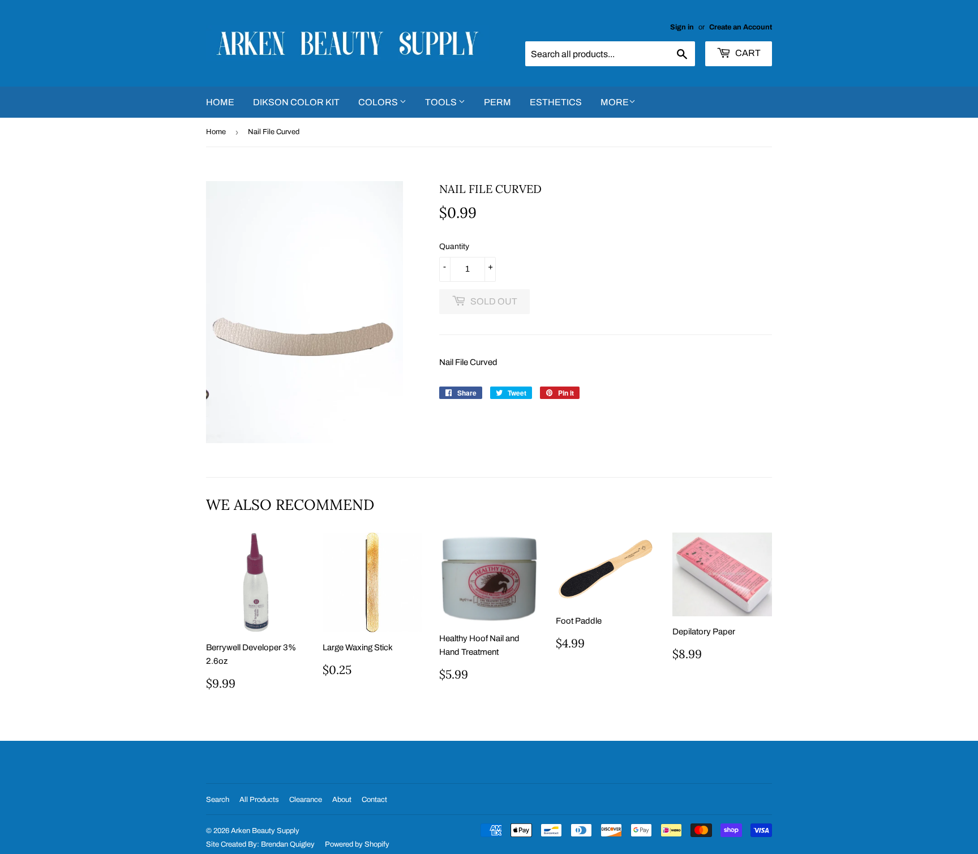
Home (220, 102)
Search (217, 800)
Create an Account (740, 27)
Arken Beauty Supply (265, 831)
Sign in (682, 27)
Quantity (454, 246)
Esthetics (556, 102)
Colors (379, 102)
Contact (374, 800)
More (614, 102)
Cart (747, 53)
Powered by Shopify (357, 844)
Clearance (305, 800)
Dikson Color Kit (296, 102)
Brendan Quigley (288, 844)
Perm (497, 102)
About (341, 800)
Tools (441, 102)
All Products (259, 800)
